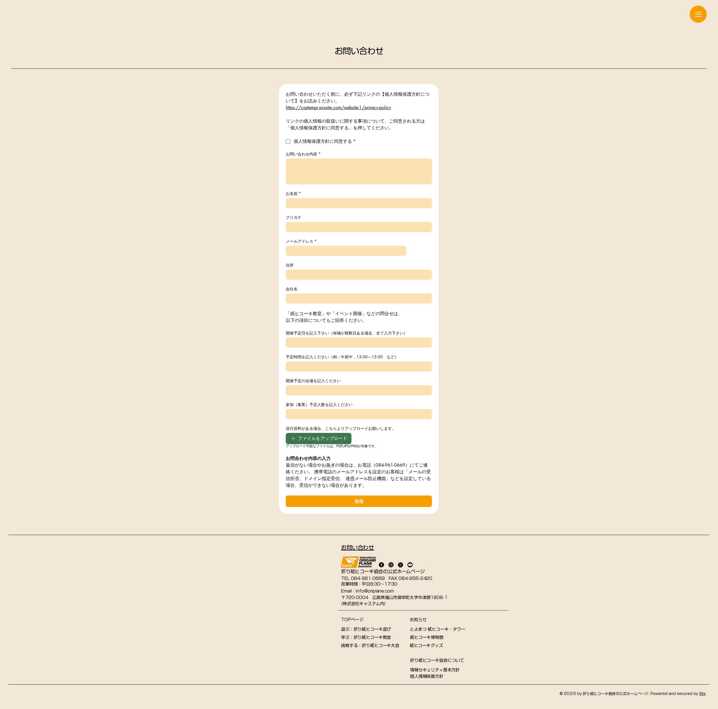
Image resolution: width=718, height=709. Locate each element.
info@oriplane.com (374, 591)
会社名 (292, 288)
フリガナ (294, 217)
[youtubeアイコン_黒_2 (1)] (410, 565)
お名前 (293, 193)
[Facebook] (381, 565)
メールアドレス (301, 241)
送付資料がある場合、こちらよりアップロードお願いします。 (341, 428)
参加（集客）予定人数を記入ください (319, 404)
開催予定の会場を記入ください (313, 380)
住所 (290, 265)
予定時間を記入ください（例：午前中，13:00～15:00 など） (342, 356)
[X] (400, 565)
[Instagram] (391, 565)
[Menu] (698, 14)
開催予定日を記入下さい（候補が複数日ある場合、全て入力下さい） (347, 333)
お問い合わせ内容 (303, 154)
